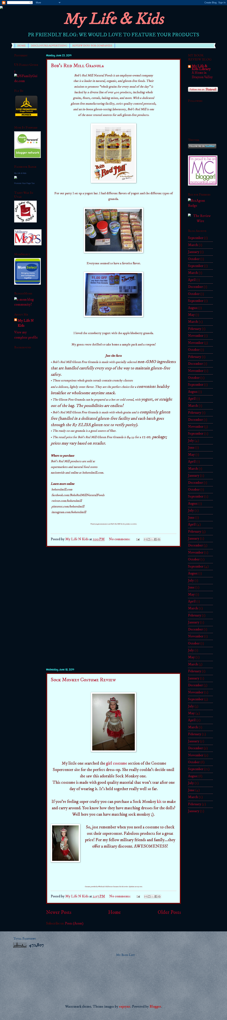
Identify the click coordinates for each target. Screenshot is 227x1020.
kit (159, 801)
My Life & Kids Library (201, 67)
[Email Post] (137, 539)
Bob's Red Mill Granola (77, 65)
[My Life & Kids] (15, 178)
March (193, 245)
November (195, 336)
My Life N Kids (26, 323)
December (195, 287)
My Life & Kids (113, 19)
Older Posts (169, 912)
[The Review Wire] (200, 221)
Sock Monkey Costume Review (83, 680)
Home (114, 912)
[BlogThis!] (149, 539)
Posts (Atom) (74, 923)
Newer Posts (58, 912)
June (191, 447)
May (191, 315)
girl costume (116, 763)
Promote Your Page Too (24, 183)
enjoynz (124, 1006)
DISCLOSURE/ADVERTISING (49, 45)
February (194, 329)
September (195, 238)
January (193, 252)
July (191, 440)
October (194, 259)
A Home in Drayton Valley (202, 75)
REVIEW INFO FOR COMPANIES (92, 45)
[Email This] (145, 539)
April (192, 280)
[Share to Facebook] (155, 539)
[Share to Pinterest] (159, 539)
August (193, 308)
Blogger (155, 1006)
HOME (21, 45)
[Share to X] (152, 539)
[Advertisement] (113, 607)
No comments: (120, 539)
